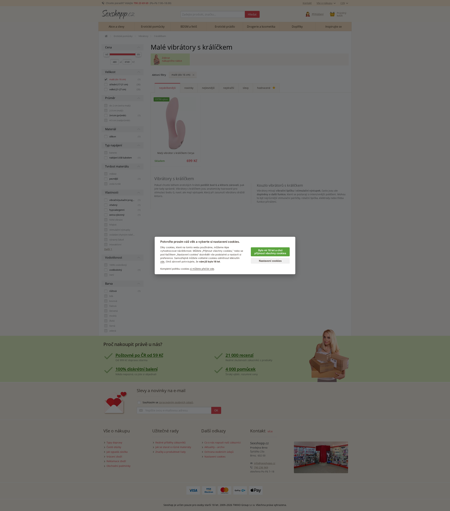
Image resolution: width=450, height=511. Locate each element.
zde (162, 261)
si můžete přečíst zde (202, 268)
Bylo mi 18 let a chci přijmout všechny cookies (270, 252)
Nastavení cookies (270, 260)
